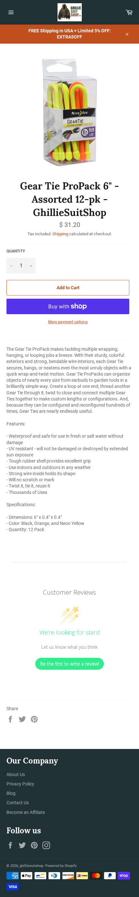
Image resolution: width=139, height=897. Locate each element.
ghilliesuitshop (31, 866)
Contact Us (17, 802)
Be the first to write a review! (69, 664)
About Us (15, 774)
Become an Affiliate (25, 812)
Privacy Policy (20, 783)
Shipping (60, 233)
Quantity (15, 251)
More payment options (68, 322)
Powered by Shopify (61, 866)
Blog (11, 793)
